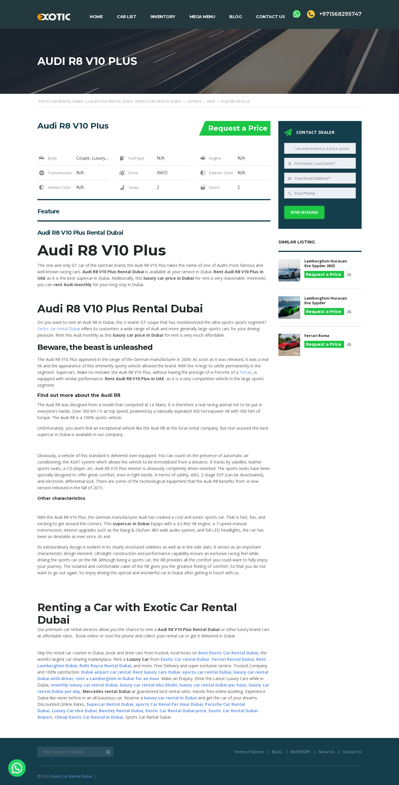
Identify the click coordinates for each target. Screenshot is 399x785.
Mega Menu (202, 16)
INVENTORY (300, 751)
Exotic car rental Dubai (58, 328)
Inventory (162, 16)
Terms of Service (249, 751)
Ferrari (246, 372)
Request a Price (238, 128)
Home (96, 16)
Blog (235, 16)
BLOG (277, 751)
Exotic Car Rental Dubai (71, 776)
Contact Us (270, 16)
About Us (326, 751)
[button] (17, 768)
